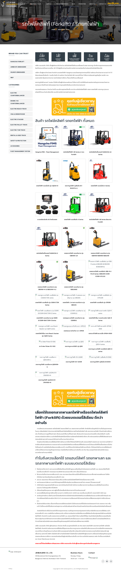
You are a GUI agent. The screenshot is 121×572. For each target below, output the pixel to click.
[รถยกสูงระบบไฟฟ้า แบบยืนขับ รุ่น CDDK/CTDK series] (47, 296)
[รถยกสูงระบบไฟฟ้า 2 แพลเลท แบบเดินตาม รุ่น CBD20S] (74, 296)
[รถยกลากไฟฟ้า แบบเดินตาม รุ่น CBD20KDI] (74, 272)
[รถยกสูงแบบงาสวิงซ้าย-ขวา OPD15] (74, 326)
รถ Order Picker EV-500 (47, 346)
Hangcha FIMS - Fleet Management (47, 152)
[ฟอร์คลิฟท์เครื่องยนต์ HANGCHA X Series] (47, 238)
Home (53, 29)
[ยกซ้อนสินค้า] (58, 57)
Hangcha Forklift (17, 61)
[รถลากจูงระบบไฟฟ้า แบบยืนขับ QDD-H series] (100, 343)
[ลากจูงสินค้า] (107, 57)
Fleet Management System (20, 151)
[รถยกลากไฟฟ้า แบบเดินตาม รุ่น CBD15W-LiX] (74, 238)
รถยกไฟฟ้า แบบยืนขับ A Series (73, 219)
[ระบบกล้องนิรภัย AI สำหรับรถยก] (47, 204)
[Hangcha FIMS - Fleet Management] (47, 137)
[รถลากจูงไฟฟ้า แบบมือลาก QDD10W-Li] (47, 358)
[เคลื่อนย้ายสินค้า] (90, 57)
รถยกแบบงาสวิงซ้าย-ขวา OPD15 (74, 331)
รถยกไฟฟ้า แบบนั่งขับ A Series (100, 186)
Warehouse (21, 4)
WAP (11, 77)
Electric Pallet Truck (18, 125)
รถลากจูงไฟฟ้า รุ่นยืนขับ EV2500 (100, 362)
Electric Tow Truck (17, 130)
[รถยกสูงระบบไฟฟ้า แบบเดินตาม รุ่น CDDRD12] (74, 312)
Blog (73, 4)
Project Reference (62, 4)
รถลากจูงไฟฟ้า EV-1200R (74, 362)
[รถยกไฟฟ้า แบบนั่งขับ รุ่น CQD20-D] (47, 171)
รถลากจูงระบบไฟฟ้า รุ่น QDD (74, 346)
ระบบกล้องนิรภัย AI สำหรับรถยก (47, 219)
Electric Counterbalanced (17, 94)
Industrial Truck (35, 4)
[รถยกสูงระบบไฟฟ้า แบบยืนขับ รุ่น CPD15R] (100, 296)
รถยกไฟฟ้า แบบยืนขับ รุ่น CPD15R (100, 302)
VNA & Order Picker (17, 114)
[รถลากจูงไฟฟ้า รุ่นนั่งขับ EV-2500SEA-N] (47, 374)
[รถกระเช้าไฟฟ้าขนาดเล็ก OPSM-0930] (100, 327)
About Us (92, 4)
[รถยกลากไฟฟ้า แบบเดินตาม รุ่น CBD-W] (100, 238)
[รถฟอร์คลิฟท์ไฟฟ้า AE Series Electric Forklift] (100, 204)
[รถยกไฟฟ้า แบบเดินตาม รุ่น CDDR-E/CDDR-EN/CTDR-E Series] (47, 312)
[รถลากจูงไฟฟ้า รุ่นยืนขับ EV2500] (100, 357)
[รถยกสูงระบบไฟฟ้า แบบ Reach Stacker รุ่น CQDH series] (47, 327)
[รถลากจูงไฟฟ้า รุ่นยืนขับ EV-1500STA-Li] (74, 171)
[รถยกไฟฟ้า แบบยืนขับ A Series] (74, 204)
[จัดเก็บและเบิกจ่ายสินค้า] (74, 57)
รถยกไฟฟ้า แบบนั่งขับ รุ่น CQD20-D (47, 186)
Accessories (14, 146)
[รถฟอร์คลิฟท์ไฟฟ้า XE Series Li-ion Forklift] (74, 137)
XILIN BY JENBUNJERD (17, 72)
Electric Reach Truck (18, 109)
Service (48, 4)
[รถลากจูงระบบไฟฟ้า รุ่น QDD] (74, 341)
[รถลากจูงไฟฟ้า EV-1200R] (74, 357)
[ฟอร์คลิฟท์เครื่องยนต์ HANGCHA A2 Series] (100, 137)
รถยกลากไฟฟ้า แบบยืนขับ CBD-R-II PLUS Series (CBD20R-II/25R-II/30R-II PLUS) (100, 273)
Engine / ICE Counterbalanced (17, 102)
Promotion (82, 4)
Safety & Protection (18, 141)
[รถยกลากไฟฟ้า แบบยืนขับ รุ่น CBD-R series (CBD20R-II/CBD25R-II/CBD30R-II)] (100, 264)
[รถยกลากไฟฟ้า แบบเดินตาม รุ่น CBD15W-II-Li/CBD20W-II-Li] (47, 272)
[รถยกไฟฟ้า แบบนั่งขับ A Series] (100, 171)
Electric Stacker (16, 119)
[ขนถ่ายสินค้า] (42, 57)
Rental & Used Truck (18, 135)
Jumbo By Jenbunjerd (18, 67)
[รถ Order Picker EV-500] (47, 341)
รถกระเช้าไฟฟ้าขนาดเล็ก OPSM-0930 (100, 333)
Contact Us (102, 4)
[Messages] (92, 557)
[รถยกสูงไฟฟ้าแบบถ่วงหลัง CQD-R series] (100, 312)
